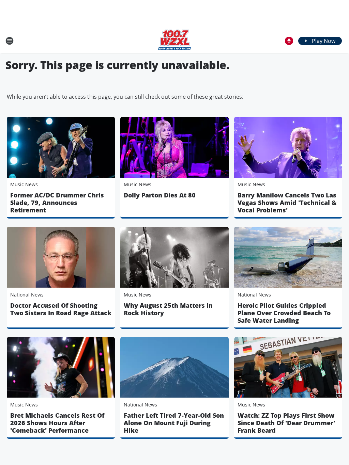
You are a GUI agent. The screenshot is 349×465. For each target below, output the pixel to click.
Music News (24, 184)
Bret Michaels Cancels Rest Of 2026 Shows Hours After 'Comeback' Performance (57, 423)
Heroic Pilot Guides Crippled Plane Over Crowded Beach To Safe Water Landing (284, 313)
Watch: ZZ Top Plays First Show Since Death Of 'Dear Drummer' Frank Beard (286, 423)
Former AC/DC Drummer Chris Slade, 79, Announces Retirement (57, 202)
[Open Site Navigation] (9, 41)
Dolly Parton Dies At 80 (160, 195)
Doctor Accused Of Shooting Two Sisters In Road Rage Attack (60, 309)
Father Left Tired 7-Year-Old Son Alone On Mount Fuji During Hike (174, 423)
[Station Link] (174, 41)
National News (27, 294)
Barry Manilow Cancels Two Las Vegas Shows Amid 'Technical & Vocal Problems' (287, 202)
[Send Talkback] (289, 41)
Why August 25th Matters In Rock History (168, 309)
